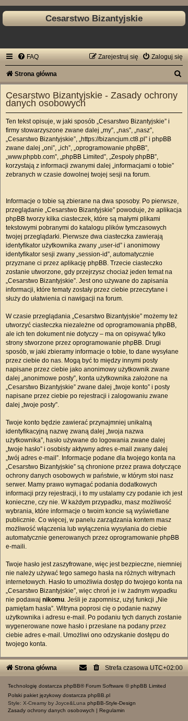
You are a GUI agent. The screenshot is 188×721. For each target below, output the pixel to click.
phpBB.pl (99, 695)
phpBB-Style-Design (111, 703)
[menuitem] (28, 56)
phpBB (72, 686)
